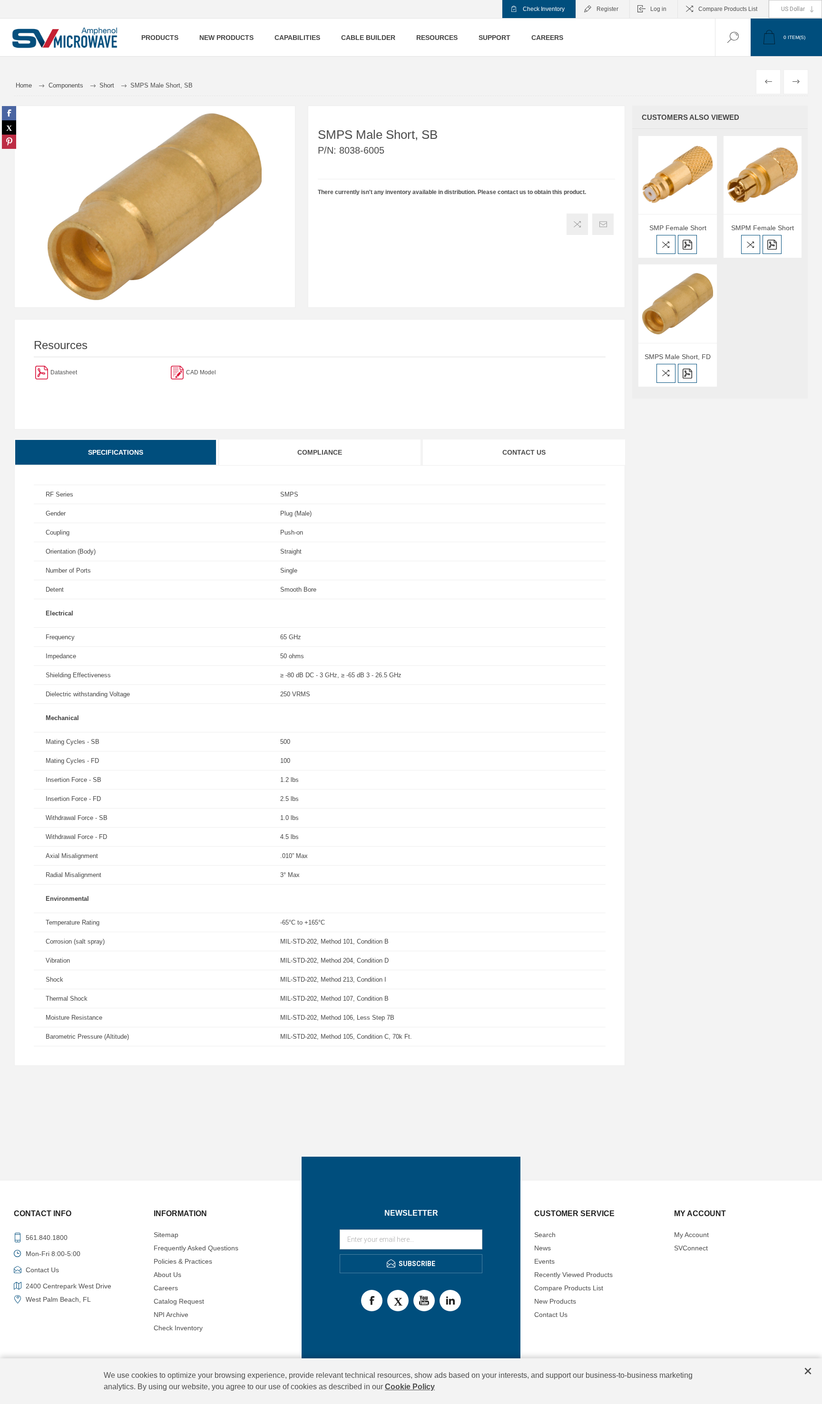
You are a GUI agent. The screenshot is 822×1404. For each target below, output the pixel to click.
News (542, 1248)
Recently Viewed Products (573, 1274)
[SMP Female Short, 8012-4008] (677, 175)
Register (607, 9)
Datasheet (63, 372)
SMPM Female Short (762, 228)
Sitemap (166, 1234)
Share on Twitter (9, 127)
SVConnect (691, 1248)
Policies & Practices (183, 1261)
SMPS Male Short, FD (678, 357)
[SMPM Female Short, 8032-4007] (762, 175)
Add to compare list (577, 224)
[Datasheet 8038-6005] (41, 372)
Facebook (371, 1300)
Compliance (319, 452)
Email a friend (603, 224)
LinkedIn (450, 1300)
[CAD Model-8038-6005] (177, 372)
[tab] (116, 452)
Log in (658, 9)
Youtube (424, 1300)
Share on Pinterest (9, 142)
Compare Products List (727, 9)
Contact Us (524, 452)
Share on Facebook (9, 113)
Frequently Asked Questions (196, 1248)
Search (545, 1234)
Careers (166, 1288)
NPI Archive (171, 1314)
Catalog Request (179, 1301)
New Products (555, 1301)
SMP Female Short (677, 228)
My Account (691, 1234)
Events (544, 1261)
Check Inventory (544, 9)
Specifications (115, 452)
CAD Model (201, 372)
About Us (167, 1274)
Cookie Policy (410, 1387)
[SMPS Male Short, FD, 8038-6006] (677, 303)
